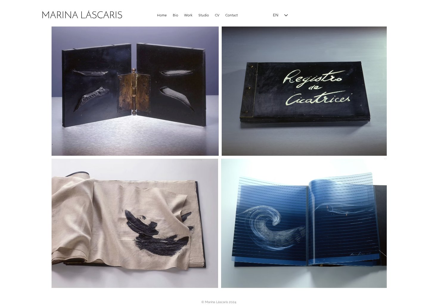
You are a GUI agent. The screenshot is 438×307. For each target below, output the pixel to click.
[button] (188, 15)
